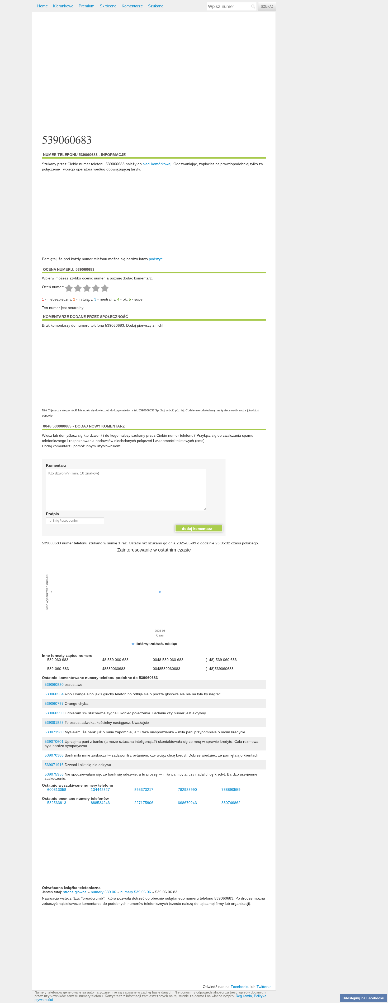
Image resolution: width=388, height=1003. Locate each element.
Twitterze (264, 987)
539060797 (54, 703)
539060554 (54, 694)
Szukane (155, 6)
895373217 (143, 789)
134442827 (100, 789)
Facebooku (240, 987)
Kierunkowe (63, 6)
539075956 (54, 774)
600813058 (56, 789)
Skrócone (108, 6)
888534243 (100, 803)
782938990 (187, 789)
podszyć (156, 259)
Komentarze (132, 6)
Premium (86, 6)
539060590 (54, 713)
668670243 (187, 803)
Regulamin (244, 996)
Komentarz (56, 465)
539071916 (54, 765)
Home (42, 6)
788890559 (230, 789)
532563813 (56, 803)
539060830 (54, 684)
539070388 (54, 755)
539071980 (54, 732)
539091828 (54, 722)
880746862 (230, 803)
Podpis (52, 514)
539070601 (54, 741)
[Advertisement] (154, 73)
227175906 (143, 803)
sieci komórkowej (157, 164)
